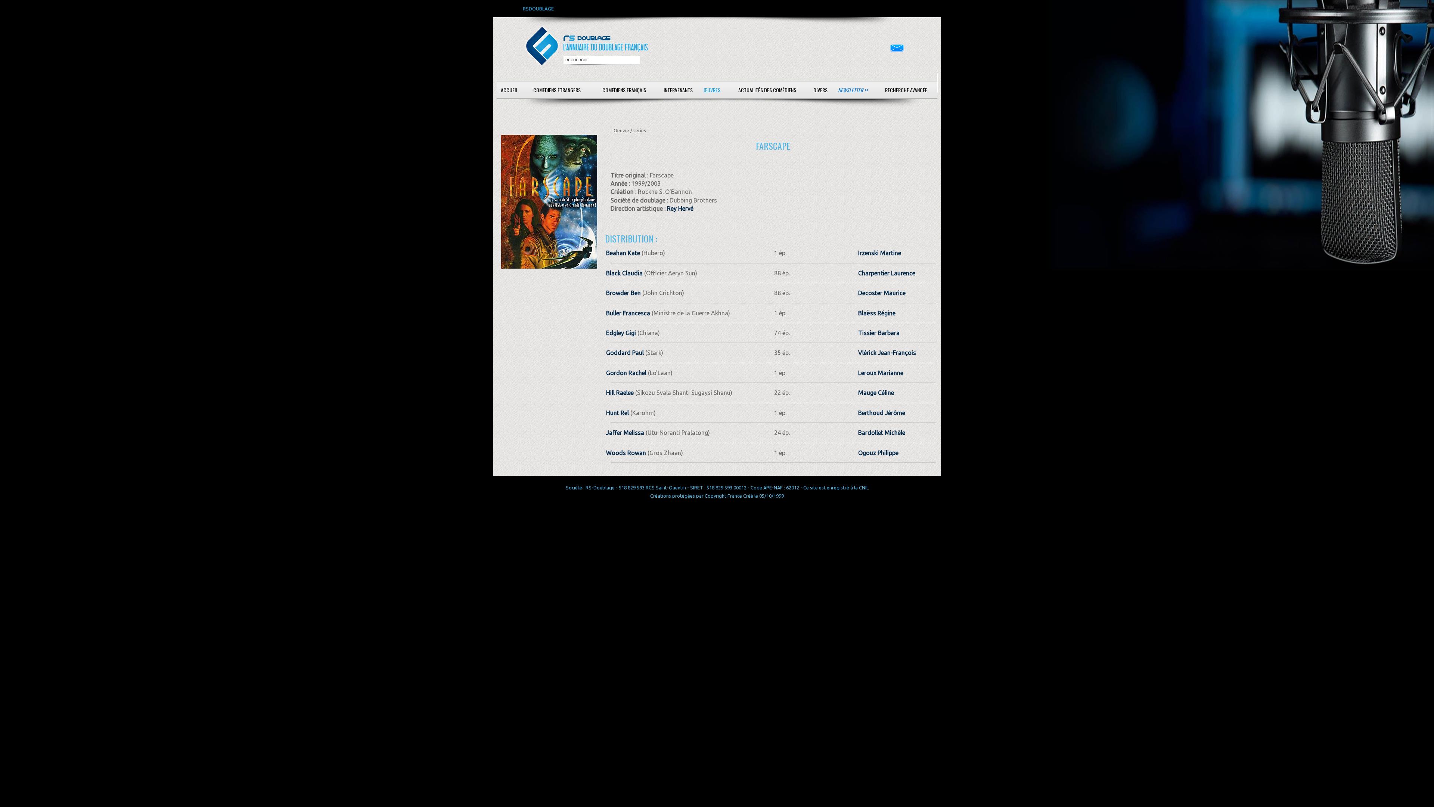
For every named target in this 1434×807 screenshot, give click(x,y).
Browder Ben (623, 293)
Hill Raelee (620, 392)
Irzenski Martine (879, 253)
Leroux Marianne (880, 373)
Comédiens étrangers (557, 90)
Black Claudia (624, 273)
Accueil (509, 90)
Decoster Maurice (882, 293)
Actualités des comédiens (767, 90)
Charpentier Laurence (886, 273)
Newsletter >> (853, 90)
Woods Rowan (626, 452)
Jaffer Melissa (625, 432)
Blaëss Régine (877, 313)
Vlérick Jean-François (887, 352)
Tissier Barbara (879, 333)
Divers (820, 90)
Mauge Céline (876, 392)
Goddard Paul (625, 352)
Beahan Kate (623, 253)
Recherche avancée (906, 90)
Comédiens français (624, 90)
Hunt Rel (617, 412)
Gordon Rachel (626, 373)
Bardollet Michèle (881, 432)
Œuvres (712, 90)
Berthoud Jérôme (881, 412)
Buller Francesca (628, 313)
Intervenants (678, 90)
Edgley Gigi (621, 333)
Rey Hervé (680, 208)
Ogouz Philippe (878, 452)
